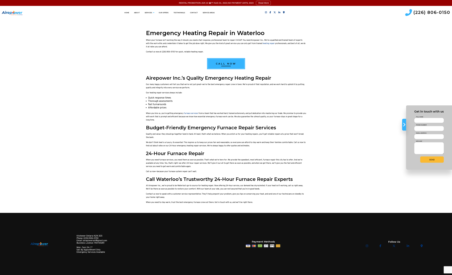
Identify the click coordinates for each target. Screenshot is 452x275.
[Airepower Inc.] (12, 12)
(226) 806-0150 (431, 12)
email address (421, 133)
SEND (432, 159)
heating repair (269, 43)
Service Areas (209, 13)
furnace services (191, 113)
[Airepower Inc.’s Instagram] (266, 12)
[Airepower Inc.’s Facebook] (270, 12)
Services (148, 13)
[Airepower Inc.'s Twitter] (274, 12)
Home (126, 13)
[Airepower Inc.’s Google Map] (284, 12)
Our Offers (163, 13)
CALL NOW (226, 63)
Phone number (421, 125)
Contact (194, 13)
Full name (419, 117)
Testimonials (179, 13)
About (137, 13)
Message (419, 141)
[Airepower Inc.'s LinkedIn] (279, 12)
